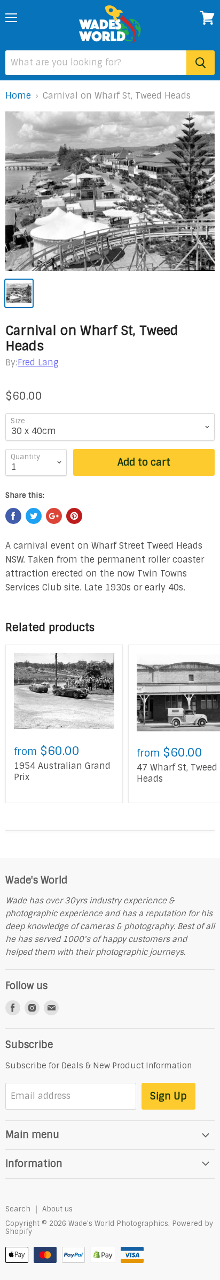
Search (17, 1209)
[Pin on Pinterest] (74, 516)
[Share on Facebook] (13, 516)
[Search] (200, 62)
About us (57, 1209)
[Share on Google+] (54, 516)
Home (18, 96)
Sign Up (168, 1096)
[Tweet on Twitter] (34, 516)
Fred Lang (38, 362)
